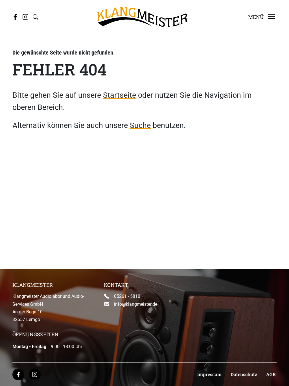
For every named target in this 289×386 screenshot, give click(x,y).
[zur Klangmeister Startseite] (142, 16)
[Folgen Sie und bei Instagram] (25, 17)
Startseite (119, 95)
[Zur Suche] (35, 17)
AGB (270, 374)
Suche (140, 125)
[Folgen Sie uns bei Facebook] (15, 17)
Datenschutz (244, 374)
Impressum (209, 374)
